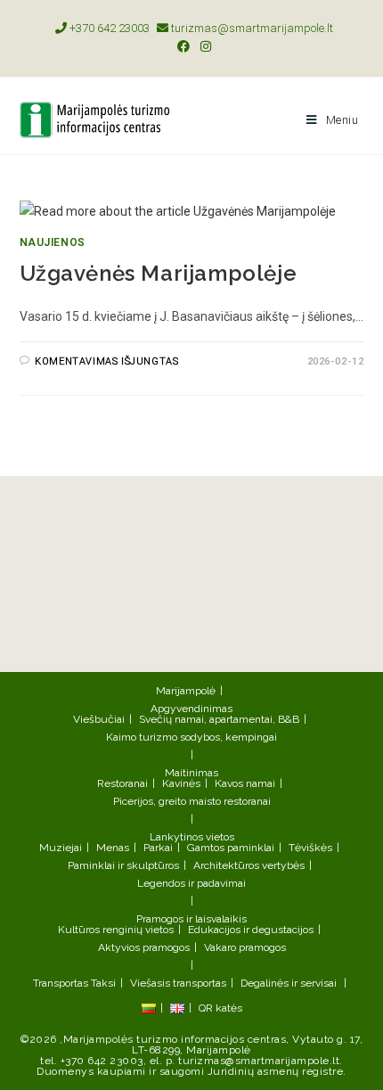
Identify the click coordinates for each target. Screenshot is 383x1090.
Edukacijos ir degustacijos (251, 929)
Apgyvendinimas (191, 708)
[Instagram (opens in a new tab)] (203, 46)
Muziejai (60, 847)
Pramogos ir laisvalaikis (191, 919)
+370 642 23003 (108, 28)
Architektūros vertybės (249, 865)
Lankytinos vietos (192, 837)
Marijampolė (186, 690)
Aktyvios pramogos (144, 947)
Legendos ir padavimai (191, 883)
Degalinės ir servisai (288, 983)
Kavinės (181, 783)
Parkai (158, 847)
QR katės (220, 1008)
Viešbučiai (99, 719)
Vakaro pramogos (245, 947)
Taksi (103, 983)
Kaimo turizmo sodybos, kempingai (191, 737)
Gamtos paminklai (230, 847)
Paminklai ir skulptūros (123, 865)
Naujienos (53, 242)
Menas (112, 847)
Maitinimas (191, 772)
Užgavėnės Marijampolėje (158, 273)
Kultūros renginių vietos (116, 929)
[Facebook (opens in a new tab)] (183, 46)
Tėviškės (310, 847)
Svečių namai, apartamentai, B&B (219, 719)
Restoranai (122, 783)
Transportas (60, 983)
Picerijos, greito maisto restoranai (192, 801)
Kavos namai (245, 783)
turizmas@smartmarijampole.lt (250, 28)
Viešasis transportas (178, 983)
